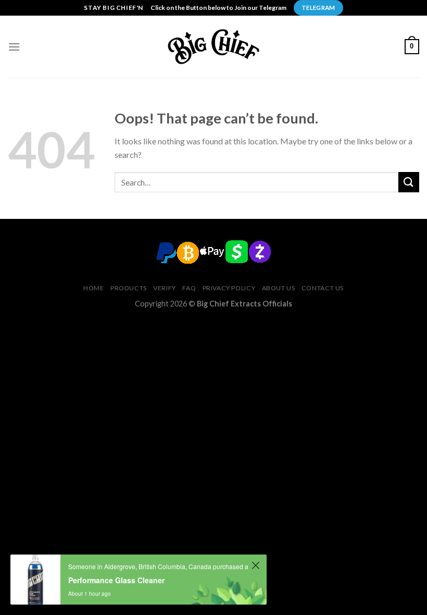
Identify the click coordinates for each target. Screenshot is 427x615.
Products (128, 288)
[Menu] (14, 46)
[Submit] (408, 182)
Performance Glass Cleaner (116, 580)
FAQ (189, 288)
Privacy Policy (229, 288)
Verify (164, 288)
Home (93, 288)
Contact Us (323, 288)
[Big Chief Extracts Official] (213, 46)
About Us (278, 288)
